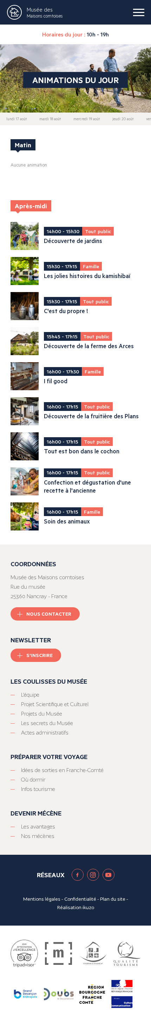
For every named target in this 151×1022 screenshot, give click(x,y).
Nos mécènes (37, 836)
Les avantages (38, 826)
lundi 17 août (16, 118)
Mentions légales (41, 899)
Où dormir (33, 779)
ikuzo (88, 907)
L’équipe (30, 694)
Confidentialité (80, 899)
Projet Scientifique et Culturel (54, 704)
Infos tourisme (38, 789)
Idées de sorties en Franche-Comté (62, 770)
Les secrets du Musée (47, 723)
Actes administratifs (44, 732)
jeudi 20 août (122, 118)
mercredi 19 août (86, 118)
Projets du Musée (41, 713)
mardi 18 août (50, 118)
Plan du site (112, 899)
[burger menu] (138, 12)
